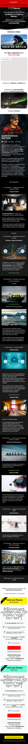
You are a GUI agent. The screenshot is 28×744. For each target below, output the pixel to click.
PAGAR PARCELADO (14, 652)
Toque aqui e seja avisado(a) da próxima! (14, 4)
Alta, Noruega (14, 55)
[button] (14, 42)
